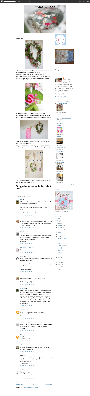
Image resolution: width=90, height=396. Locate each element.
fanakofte (59, 252)
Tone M (58, 114)
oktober (60, 227)
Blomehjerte (60, 248)
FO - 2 (21, 334)
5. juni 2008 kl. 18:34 (27, 215)
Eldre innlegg (48, 384)
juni (59, 236)
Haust (58, 173)
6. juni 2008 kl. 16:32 (27, 284)
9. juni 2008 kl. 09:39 (27, 365)
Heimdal (59, 136)
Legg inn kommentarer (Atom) (30, 387)
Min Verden (23, 288)
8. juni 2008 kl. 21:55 (27, 351)
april (59, 260)
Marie (21, 276)
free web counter (59, 71)
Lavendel (59, 241)
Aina (21, 199)
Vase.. (59, 243)
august (60, 232)
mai (59, 257)
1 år (58, 254)
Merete (67, 77)
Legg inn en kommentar (22, 382)
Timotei (59, 125)
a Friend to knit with (62, 103)
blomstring (60, 250)
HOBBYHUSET (45, 7)
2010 (58, 218)
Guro (21, 231)
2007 (58, 269)
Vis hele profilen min (61, 96)
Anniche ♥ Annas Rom (25, 247)
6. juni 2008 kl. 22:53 (27, 305)
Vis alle (72, 184)
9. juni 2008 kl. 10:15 (27, 378)
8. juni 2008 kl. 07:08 (27, 330)
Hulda (21, 345)
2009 (58, 221)
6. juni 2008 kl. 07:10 (27, 272)
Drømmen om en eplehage (64, 118)
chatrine (59, 122)
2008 (58, 223)
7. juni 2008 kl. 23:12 (27, 318)
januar (59, 266)
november (60, 225)
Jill (20, 369)
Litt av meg (60, 151)
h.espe (21, 256)
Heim (34, 384)
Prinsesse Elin (23, 322)
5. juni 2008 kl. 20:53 (27, 252)
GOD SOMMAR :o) (62, 238)
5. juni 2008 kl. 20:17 (27, 243)
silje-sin (22, 219)
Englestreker (23, 309)
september (61, 230)
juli (59, 234)
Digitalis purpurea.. (62, 245)
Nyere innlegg (19, 384)
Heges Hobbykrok (61, 147)
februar (60, 264)
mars (59, 262)
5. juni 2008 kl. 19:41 (27, 227)
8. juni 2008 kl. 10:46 (27, 341)
